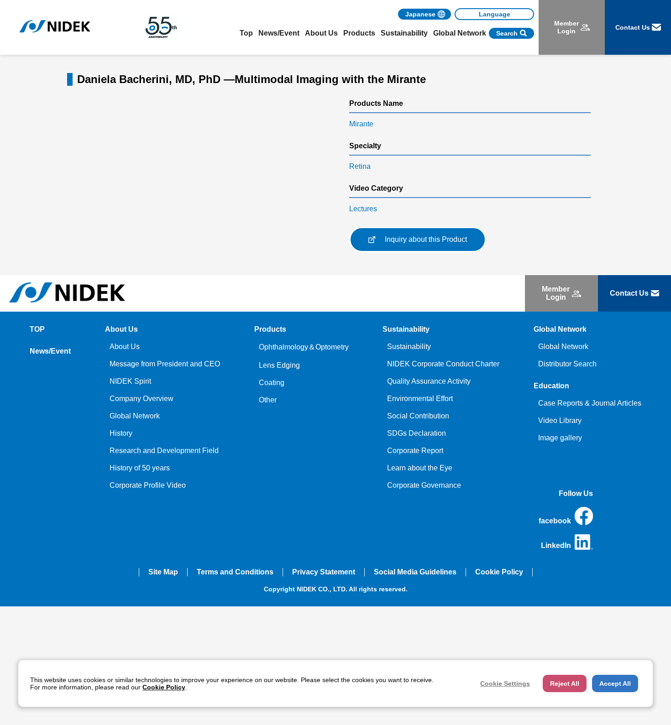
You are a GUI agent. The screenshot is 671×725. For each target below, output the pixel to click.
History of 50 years (140, 468)
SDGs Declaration (416, 433)
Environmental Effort (420, 398)
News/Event (278, 33)
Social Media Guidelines (415, 572)
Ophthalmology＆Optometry (304, 347)
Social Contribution (418, 416)
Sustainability (409, 346)
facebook (555, 521)
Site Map (163, 572)
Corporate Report (415, 450)
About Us (125, 346)
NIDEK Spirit (130, 381)
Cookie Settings (505, 683)
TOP (37, 329)
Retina (360, 166)
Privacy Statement (323, 572)
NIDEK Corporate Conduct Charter (443, 364)
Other (268, 400)
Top (246, 33)
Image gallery (560, 438)
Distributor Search (567, 364)
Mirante (361, 124)
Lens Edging (279, 365)
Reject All (564, 683)
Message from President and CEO (165, 364)
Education (551, 386)
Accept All (615, 683)
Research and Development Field (164, 450)
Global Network (135, 416)
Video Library (560, 420)
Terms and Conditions (235, 572)
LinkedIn (556, 545)
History (121, 433)
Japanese (420, 14)
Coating (271, 382)
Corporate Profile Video (148, 485)
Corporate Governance (424, 485)
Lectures (363, 209)
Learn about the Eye (419, 468)
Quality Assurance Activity (429, 381)
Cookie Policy (499, 572)
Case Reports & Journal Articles (589, 403)
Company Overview (141, 398)
